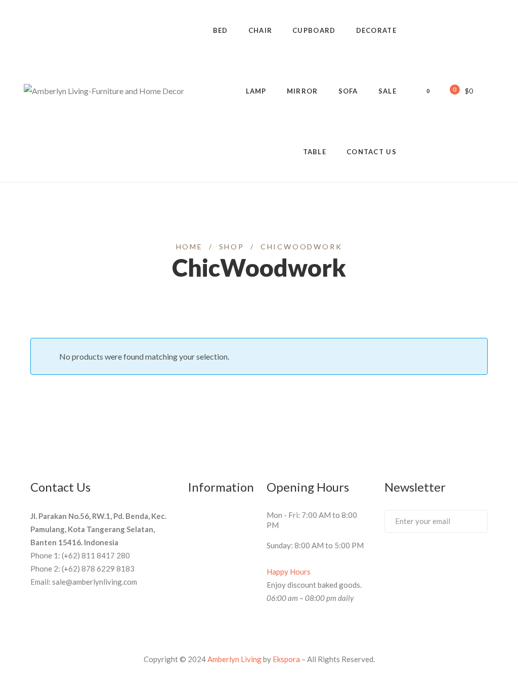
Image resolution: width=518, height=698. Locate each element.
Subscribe (470, 520)
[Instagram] (462, 559)
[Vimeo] (425, 559)
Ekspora (286, 659)
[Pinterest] (406, 559)
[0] (448, 90)
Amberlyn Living (234, 659)
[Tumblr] (444, 559)
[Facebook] (388, 559)
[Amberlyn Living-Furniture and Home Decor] (104, 91)
